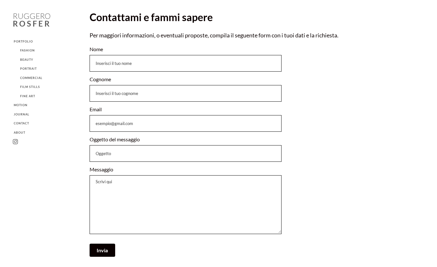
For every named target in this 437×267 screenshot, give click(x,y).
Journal (21, 114)
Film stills (30, 87)
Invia (102, 250)
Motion (21, 105)
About (19, 132)
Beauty (26, 59)
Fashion (27, 50)
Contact (21, 123)
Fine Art (27, 96)
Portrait (28, 68)
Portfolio (23, 41)
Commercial (31, 78)
